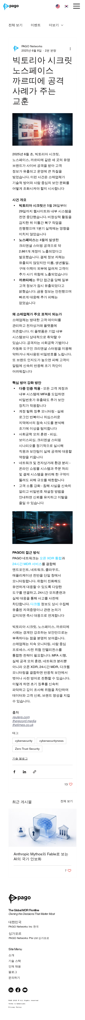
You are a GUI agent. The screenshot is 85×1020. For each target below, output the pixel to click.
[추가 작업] (70, 48)
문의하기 (14, 977)
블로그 (12, 972)
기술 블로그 (20, 758)
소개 (11, 955)
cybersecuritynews (51, 740)
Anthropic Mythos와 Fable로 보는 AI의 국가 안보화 (41, 856)
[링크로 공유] (35, 772)
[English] (58, 6)
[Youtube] (24, 989)
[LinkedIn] (10, 989)
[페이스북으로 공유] (14, 772)
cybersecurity (23, 740)
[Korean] (66, 6)
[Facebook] (17, 989)
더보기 (54, 25)
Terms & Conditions (16, 1004)
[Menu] (77, 6)
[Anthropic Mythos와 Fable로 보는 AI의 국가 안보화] (43, 828)
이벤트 (36, 25)
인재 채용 (14, 966)
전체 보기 (15, 25)
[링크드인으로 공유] (24, 772)
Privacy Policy (15, 1007)
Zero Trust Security (27, 748)
